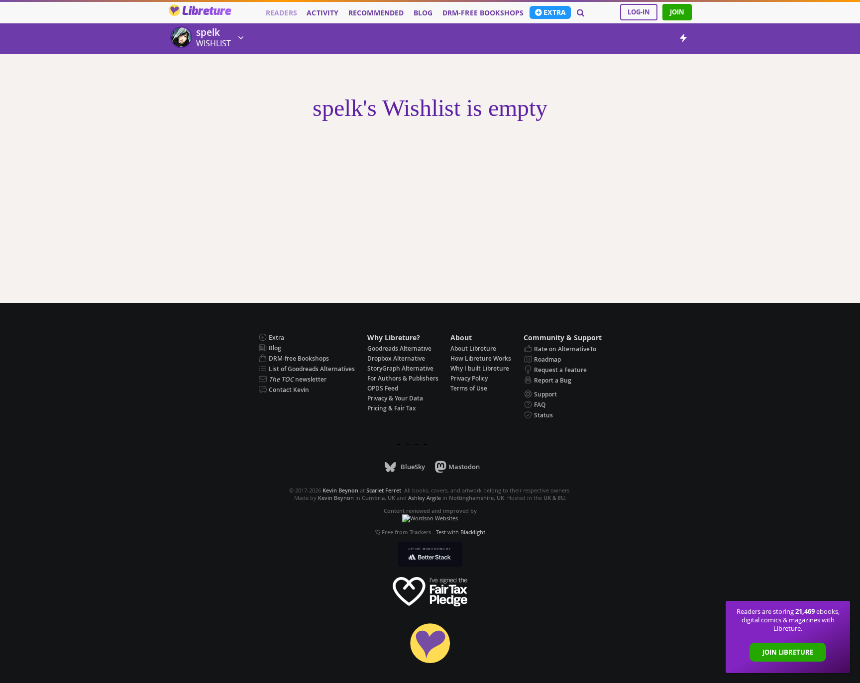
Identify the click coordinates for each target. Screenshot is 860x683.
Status (543, 415)
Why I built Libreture (479, 368)
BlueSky (413, 466)
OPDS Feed (382, 388)
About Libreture (473, 348)
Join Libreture (787, 652)
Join (677, 11)
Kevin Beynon (336, 497)
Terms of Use (468, 388)
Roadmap (547, 359)
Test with (460, 532)
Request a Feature (560, 370)
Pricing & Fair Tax (391, 408)
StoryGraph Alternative (400, 368)
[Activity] (683, 39)
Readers (281, 13)
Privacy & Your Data (395, 398)
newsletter (297, 379)
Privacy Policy (469, 378)
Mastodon (464, 466)
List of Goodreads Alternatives (312, 369)
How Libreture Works (480, 358)
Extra (554, 12)
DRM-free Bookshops (483, 13)
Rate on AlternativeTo (565, 349)
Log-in (639, 11)
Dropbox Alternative (396, 358)
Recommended (376, 13)
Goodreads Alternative (399, 348)
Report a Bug (552, 380)
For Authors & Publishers (402, 378)
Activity (322, 13)
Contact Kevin (289, 390)
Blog (423, 13)
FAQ (539, 404)
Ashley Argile (424, 497)
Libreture (206, 11)
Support (545, 394)
